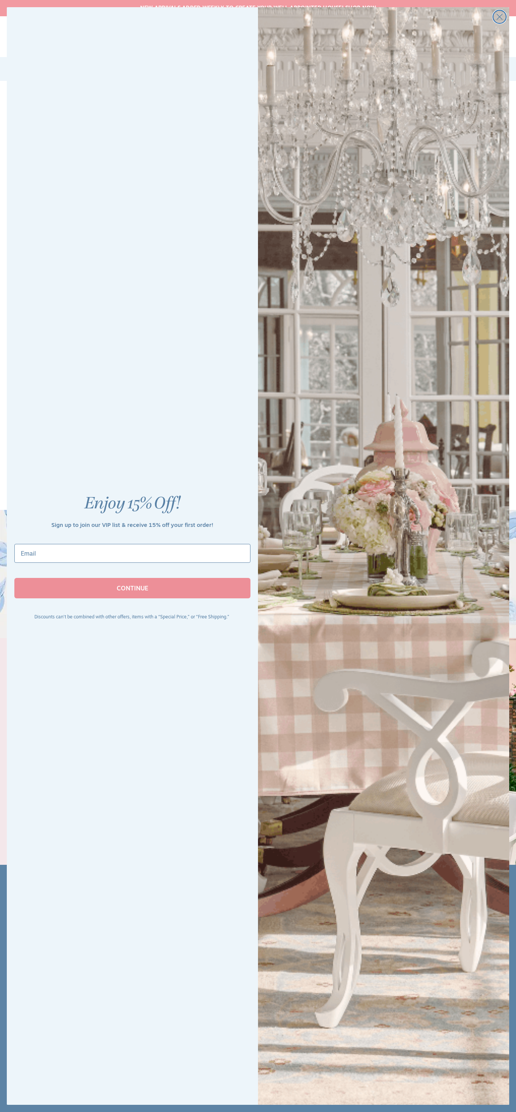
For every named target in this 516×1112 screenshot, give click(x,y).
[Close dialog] (499, 16)
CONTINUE (132, 588)
